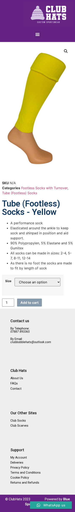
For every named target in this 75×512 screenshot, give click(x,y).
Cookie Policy (19, 477)
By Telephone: (20, 330)
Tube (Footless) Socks (19, 193)
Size (8, 281)
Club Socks (18, 420)
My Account (18, 457)
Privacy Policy (19, 467)
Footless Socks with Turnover (44, 188)
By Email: (30, 340)
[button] (37, 34)
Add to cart (29, 302)
